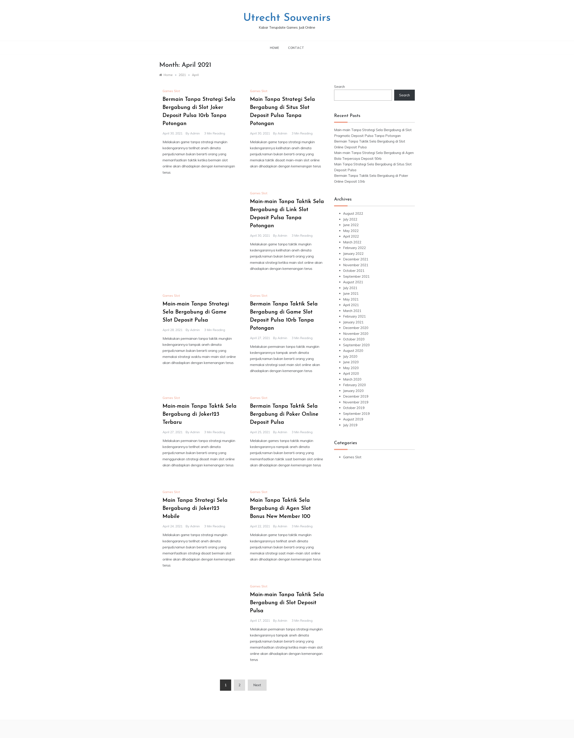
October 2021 (354, 270)
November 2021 (355, 265)
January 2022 (353, 253)
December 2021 (355, 259)
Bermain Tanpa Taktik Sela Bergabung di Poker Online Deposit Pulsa (284, 414)
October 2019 (354, 408)
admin (195, 133)
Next (257, 685)
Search (339, 86)
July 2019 (350, 425)
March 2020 (352, 379)
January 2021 (353, 322)
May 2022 (351, 231)
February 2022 (354, 248)
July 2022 (350, 219)
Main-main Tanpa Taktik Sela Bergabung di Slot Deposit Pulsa (287, 603)
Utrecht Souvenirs (287, 18)
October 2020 (354, 339)
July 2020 (350, 356)
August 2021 (353, 282)
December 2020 (355, 328)
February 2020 (354, 385)
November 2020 (355, 333)
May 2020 (351, 368)
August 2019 (353, 419)
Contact (296, 48)
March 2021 (352, 311)
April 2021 (351, 305)
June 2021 (351, 293)
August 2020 (353, 350)
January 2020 (353, 391)
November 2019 (355, 402)
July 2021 (350, 288)
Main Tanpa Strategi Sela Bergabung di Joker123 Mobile (195, 508)
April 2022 (351, 236)
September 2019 (356, 413)
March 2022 (352, 242)
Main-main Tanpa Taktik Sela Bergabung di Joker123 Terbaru (200, 414)
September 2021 (356, 276)
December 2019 (355, 396)
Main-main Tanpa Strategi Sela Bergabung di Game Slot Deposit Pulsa (196, 312)
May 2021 (351, 299)
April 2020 (351, 373)
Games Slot (171, 91)
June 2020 (351, 362)
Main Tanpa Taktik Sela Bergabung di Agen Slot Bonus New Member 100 (280, 508)
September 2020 (356, 345)
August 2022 (353, 213)
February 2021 (354, 316)
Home (274, 48)
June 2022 (351, 225)
